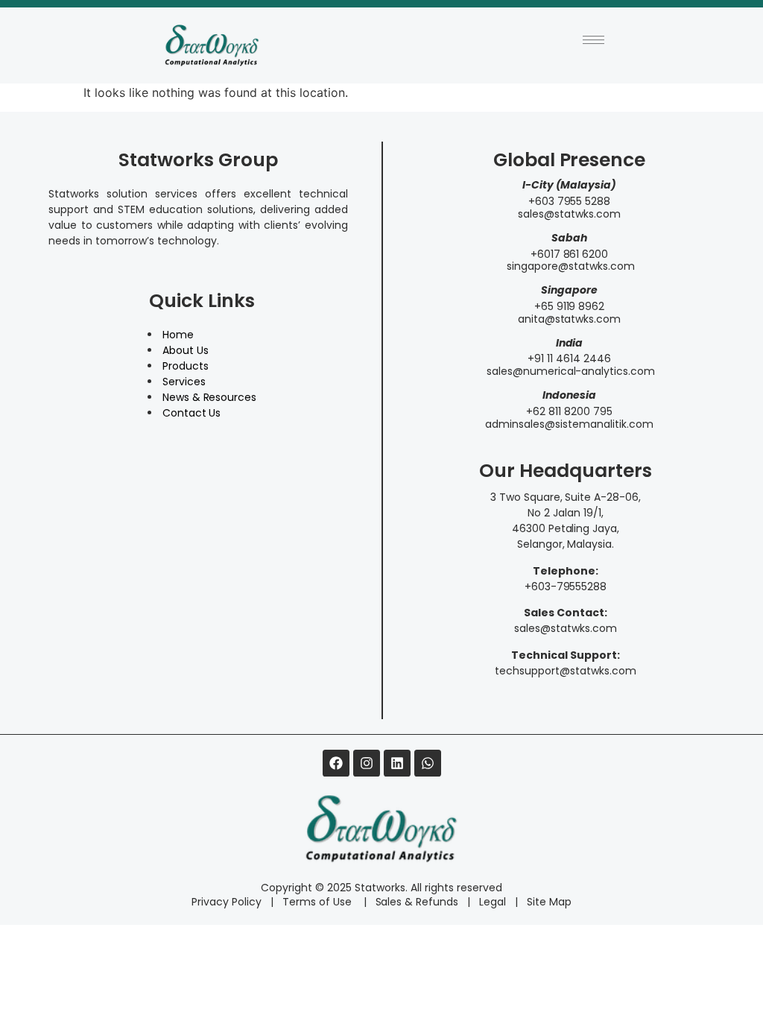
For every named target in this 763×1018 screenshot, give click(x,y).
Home (178, 334)
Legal (492, 901)
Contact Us (191, 412)
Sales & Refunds (411, 901)
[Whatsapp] (427, 763)
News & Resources (209, 397)
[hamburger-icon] (593, 40)
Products (185, 365)
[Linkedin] (397, 763)
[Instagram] (366, 763)
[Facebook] (336, 763)
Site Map (549, 901)
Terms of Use (318, 901)
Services (184, 381)
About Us (185, 350)
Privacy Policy (226, 901)
